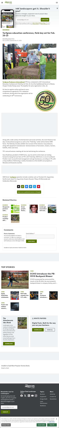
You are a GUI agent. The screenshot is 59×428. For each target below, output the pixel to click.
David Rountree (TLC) (8, 39)
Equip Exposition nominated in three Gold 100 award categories (4, 295)
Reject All (52, 424)
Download (9, 343)
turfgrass (13, 177)
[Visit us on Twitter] (25, 395)
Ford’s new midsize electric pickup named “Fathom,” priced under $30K (5, 306)
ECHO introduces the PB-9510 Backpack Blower (42, 274)
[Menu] (2, 2)
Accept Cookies (41, 424)
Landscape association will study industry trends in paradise (43, 209)
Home (32, 271)
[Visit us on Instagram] (36, 395)
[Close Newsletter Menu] (57, 8)
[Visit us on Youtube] (32, 395)
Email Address (30, 233)
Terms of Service (44, 24)
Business (6, 30)
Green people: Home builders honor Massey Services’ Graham (24, 209)
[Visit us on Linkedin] (29, 395)
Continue (31, 241)
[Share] (26, 186)
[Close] (56, 419)
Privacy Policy (36, 24)
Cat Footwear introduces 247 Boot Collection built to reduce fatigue (43, 295)
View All (50, 330)
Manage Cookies (6, 424)
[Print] (18, 186)
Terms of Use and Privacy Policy (39, 22)
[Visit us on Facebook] (21, 395)
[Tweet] (34, 186)
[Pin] (38, 186)
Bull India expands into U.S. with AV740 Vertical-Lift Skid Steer (25, 295)
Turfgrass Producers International (14, 82)
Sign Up (5, 412)
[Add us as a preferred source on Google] (22, 186)
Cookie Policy (52, 421)
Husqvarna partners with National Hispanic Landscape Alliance (6, 209)
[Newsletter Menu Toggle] (57, 2)
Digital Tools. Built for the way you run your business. (44, 324)
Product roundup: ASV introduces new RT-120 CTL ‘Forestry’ (6, 218)
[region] (29, 422)
